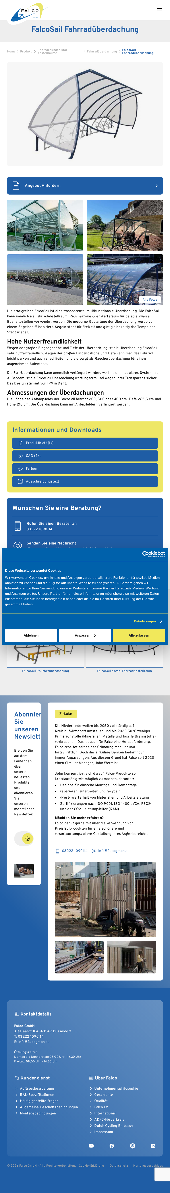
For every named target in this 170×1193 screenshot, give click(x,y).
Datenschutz (119, 1166)
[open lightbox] (85, 114)
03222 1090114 (31, 1037)
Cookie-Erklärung (91, 1166)
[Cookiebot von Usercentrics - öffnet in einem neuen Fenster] (145, 554)
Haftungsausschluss (148, 1166)
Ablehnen (31, 635)
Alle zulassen (139, 635)
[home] (30, 11)
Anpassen (82, 635)
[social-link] (91, 1145)
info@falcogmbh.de (34, 1042)
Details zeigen (145, 621)
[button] (158, 10)
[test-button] (27, 838)
